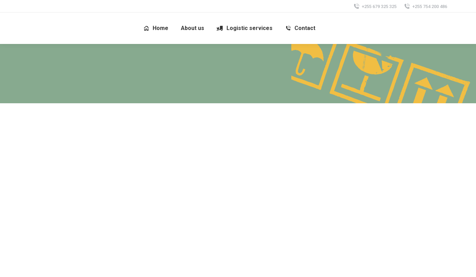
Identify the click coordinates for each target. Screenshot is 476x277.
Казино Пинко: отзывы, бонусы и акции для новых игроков (90, 162)
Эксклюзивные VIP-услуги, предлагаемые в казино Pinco (188, 162)
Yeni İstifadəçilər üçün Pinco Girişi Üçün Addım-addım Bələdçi (282, 162)
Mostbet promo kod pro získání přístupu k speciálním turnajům (286, 227)
